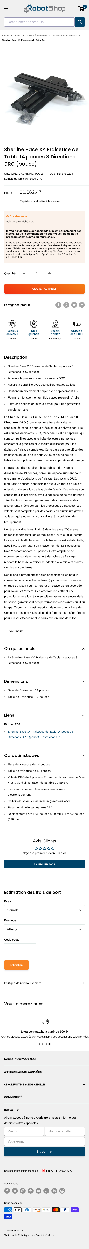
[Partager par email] (82, 305)
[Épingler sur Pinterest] (66, 305)
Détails (12, 338)
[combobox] (39, 22)
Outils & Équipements (37, 35)
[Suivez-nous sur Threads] (62, 1191)
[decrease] (24, 273)
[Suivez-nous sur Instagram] (23, 1191)
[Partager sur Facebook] (58, 305)
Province (10, 920)
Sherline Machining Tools (24, 173)
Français (63, 1170)
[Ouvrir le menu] (6, 8)
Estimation (16, 965)
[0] (81, 8)
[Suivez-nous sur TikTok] (46, 1191)
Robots (17, 35)
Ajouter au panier (44, 288)
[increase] (49, 273)
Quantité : (10, 273)
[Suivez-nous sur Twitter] (15, 1191)
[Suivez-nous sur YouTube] (38, 1191)
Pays (7, 901)
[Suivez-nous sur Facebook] (7, 1191)
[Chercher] (80, 22)
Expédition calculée (32, 201)
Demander (55, 338)
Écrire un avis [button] (44, 864)
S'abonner (44, 1151)
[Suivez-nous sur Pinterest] (31, 1191)
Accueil (5, 35)
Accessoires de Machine (64, 35)
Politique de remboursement (22, 983)
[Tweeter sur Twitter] (74, 305)
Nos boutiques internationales (21, 1170)
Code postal (12, 939)
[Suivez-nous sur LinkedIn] (54, 1191)
